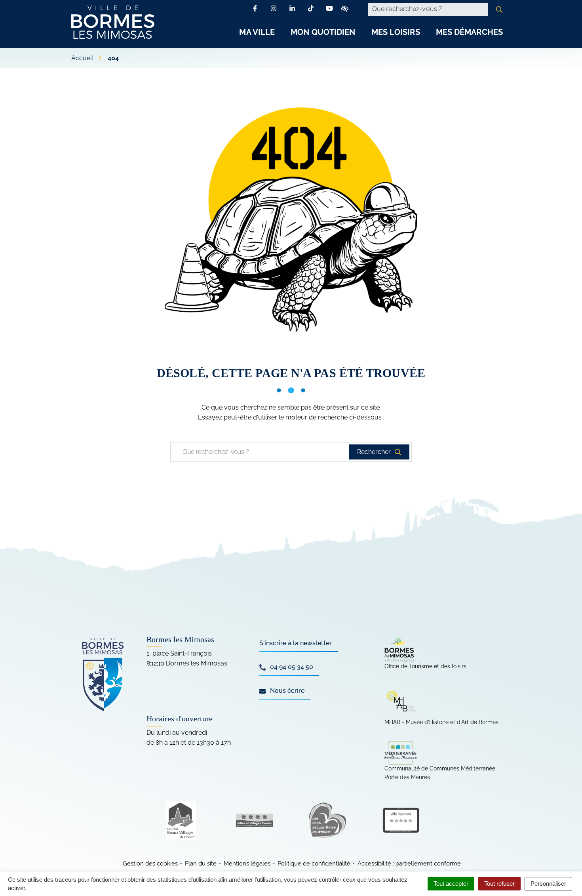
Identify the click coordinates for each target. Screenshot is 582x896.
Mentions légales (247, 863)
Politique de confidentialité (314, 863)
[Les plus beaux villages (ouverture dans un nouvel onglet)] (181, 820)
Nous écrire (286, 690)
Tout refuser (499, 883)
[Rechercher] (499, 9)
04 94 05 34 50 (290, 667)
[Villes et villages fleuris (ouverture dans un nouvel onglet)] (254, 820)
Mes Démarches (469, 32)
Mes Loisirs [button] (395, 32)
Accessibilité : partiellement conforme (409, 863)
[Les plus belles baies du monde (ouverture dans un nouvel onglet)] (327, 820)
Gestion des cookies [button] (150, 863)
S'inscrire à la (295, 643)
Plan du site (201, 863)
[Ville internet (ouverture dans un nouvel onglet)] (401, 820)
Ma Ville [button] (257, 32)
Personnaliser (548, 883)
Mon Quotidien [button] (323, 32)
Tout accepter (451, 883)
